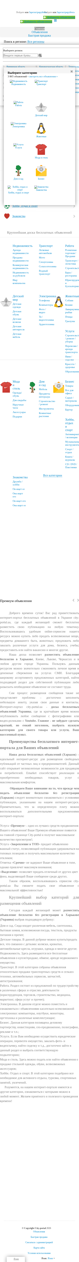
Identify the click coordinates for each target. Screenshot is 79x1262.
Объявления (40, 32)
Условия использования (39, 1253)
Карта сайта (39, 1247)
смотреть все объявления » (43, 76)
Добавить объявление (60, 17)
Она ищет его (18, 495)
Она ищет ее (19, 505)
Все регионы (35, 41)
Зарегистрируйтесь (66, 12)
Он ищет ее (19, 489)
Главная (39, 28)
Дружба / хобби (18, 483)
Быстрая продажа (39, 35)
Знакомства (20, 477)
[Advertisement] (39, 551)
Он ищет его (19, 500)
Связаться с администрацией (39, 1242)
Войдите (48, 12)
